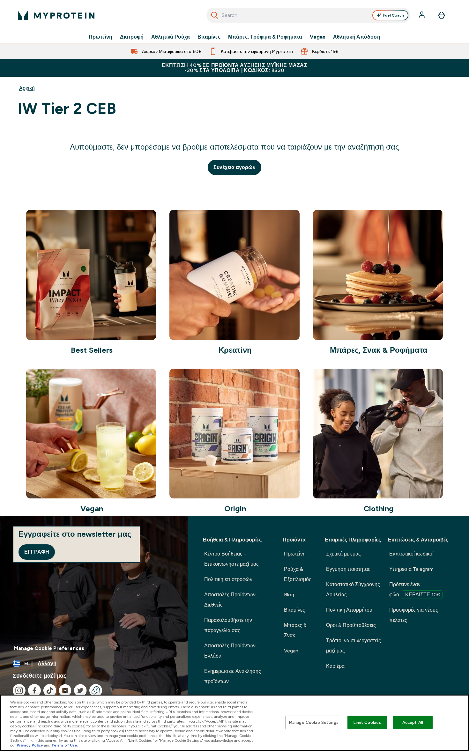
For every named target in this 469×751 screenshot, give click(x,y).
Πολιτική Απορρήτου (349, 610)
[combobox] (308, 15)
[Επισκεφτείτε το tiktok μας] (49, 690)
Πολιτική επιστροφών (228, 579)
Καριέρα (335, 666)
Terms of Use (64, 745)
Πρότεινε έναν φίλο (414, 589)
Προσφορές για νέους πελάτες (413, 615)
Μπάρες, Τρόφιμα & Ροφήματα (265, 37)
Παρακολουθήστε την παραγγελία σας (228, 625)
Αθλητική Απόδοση (356, 37)
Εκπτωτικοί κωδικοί (411, 553)
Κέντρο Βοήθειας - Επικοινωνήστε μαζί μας (231, 559)
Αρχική (27, 88)
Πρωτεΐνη (100, 37)
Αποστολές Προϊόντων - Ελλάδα (231, 651)
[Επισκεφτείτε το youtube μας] (65, 690)
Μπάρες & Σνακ (295, 630)
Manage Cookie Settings (314, 722)
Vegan (317, 37)
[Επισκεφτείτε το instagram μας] (19, 690)
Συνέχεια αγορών (234, 167)
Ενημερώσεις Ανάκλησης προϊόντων (232, 676)
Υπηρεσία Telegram (411, 569)
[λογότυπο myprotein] (56, 15)
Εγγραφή (36, 552)
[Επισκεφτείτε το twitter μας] (80, 690)
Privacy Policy (30, 745)
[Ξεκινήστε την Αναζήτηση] (214, 15)
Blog (289, 594)
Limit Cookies (367, 722)
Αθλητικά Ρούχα (170, 37)
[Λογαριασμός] (422, 15)
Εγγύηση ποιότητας (348, 569)
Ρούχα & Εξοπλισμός (297, 574)
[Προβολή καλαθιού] (441, 15)
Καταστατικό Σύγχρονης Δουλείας (353, 589)
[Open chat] (95, 690)
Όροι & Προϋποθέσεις (351, 625)
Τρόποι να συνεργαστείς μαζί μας (353, 645)
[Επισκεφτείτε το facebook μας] (34, 690)
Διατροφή (132, 37)
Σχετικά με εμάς (343, 553)
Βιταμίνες (208, 37)
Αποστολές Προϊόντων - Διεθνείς (231, 599)
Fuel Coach (393, 15)
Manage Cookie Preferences (49, 648)
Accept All (412, 722)
